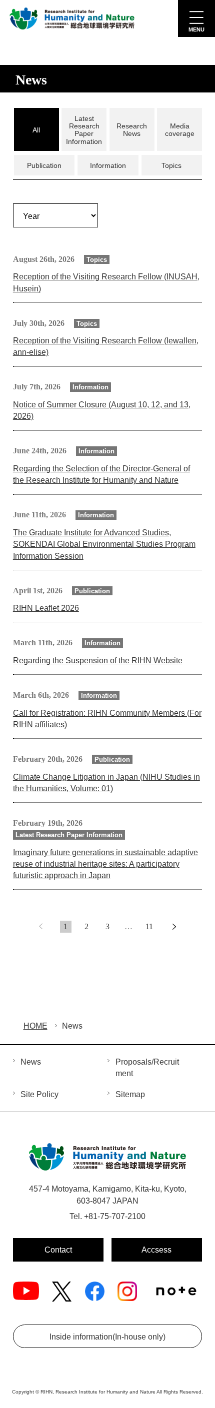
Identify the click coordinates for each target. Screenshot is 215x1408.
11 (149, 926)
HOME (36, 1026)
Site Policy (39, 1094)
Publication (44, 165)
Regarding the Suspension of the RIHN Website (97, 660)
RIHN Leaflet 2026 (46, 608)
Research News (131, 129)
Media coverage (179, 129)
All (36, 130)
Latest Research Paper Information (84, 129)
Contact (58, 1250)
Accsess (157, 1250)
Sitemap (130, 1094)
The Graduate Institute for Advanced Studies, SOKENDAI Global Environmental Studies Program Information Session (104, 544)
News (30, 1062)
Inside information (108, 1337)
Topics (172, 165)
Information (108, 165)
